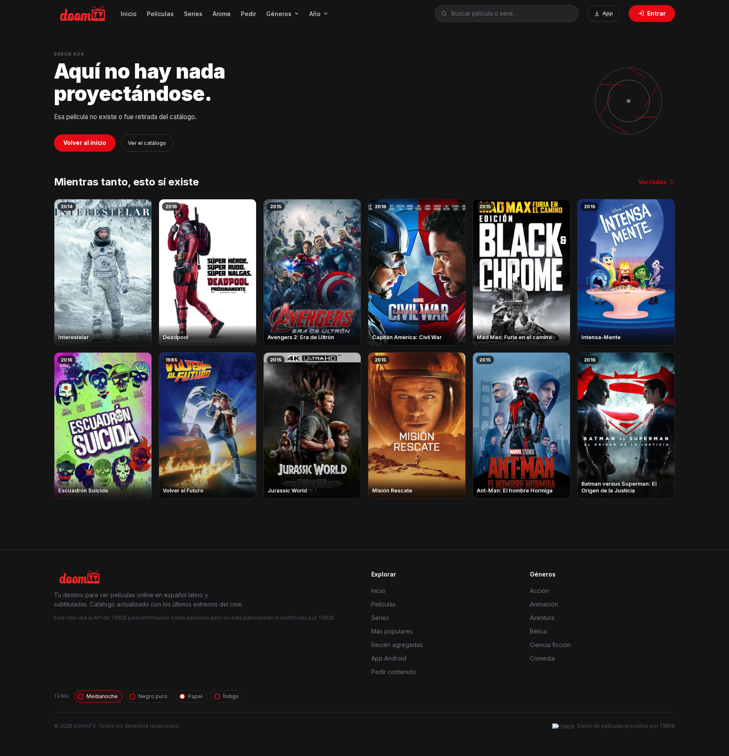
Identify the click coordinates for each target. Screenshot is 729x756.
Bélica (538, 631)
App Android (388, 658)
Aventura (542, 617)
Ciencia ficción (550, 644)
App (607, 13)
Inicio (129, 13)
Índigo (231, 696)
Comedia (542, 658)
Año (315, 13)
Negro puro (152, 696)
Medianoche (102, 696)
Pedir (248, 13)
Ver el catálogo (147, 143)
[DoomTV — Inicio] (83, 13)
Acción (539, 590)
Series (193, 13)
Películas (160, 13)
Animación (544, 604)
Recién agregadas (397, 644)
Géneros (279, 13)
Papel (195, 696)
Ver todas (652, 181)
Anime (222, 13)
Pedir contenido (393, 671)
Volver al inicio (84, 142)
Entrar (656, 13)
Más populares (392, 631)
